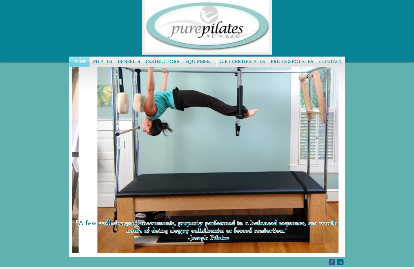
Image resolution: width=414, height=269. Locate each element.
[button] (207, 155)
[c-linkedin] (340, 262)
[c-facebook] (332, 262)
